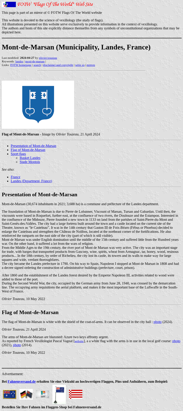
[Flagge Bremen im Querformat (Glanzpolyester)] (75, 393)
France (15, 177)
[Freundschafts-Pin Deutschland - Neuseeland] (26, 393)
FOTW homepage (20, 65)
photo (158, 322)
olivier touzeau (48, 57)
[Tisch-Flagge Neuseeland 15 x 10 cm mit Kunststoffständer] (59, 393)
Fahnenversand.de (22, 381)
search (37, 65)
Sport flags (18, 154)
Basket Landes (30, 158)
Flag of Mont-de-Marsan (28, 150)
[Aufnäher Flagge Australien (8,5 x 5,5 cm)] (9, 393)
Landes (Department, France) (31, 181)
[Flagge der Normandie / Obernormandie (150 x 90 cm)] (42, 393)
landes (19, 61)
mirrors (91, 65)
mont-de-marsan (35, 61)
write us (80, 65)
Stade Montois (30, 162)
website (79, 341)
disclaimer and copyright (58, 65)
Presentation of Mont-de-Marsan (33, 146)
